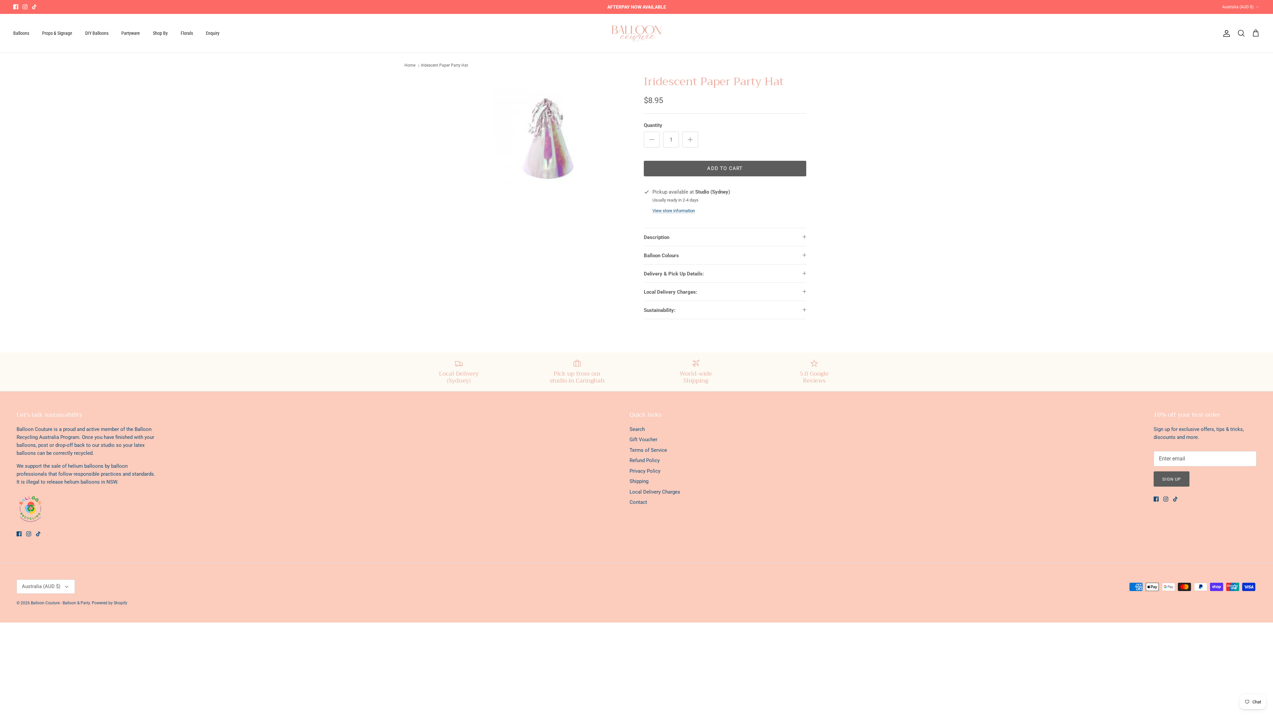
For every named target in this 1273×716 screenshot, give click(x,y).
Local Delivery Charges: (670, 292)
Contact (638, 502)
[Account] (1225, 33)
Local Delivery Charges (655, 492)
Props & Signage (57, 33)
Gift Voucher (643, 440)
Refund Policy (645, 460)
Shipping (639, 481)
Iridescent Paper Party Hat (444, 65)
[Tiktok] (34, 6)
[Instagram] (25, 6)
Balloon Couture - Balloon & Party (60, 603)
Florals (187, 33)
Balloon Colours (661, 256)
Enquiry (212, 33)
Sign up (1171, 479)
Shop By (160, 33)
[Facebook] (15, 6)
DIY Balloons (96, 33)
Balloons (21, 33)
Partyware (130, 33)
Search (637, 429)
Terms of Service (648, 450)
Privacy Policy (645, 471)
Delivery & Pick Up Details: (674, 274)
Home (409, 65)
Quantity (653, 125)
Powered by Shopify (109, 603)
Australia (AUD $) (1237, 7)
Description (656, 237)
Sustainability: (659, 310)
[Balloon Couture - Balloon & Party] (636, 33)
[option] (548, 141)
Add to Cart (725, 168)
